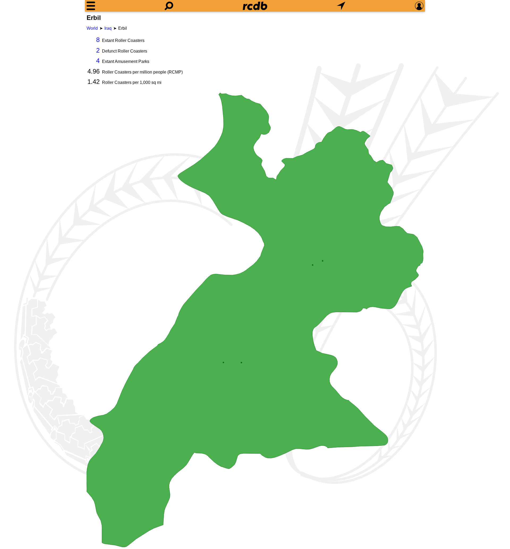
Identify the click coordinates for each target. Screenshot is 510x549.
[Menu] (91, 6)
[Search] (169, 6)
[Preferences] (419, 6)
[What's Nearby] (341, 6)
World (92, 28)
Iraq (108, 28)
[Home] (255, 6)
